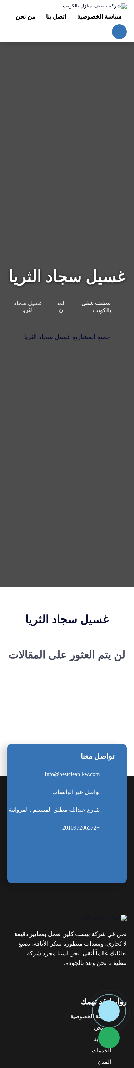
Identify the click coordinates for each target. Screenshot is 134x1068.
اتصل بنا (102, 1039)
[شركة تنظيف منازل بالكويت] (95, 6)
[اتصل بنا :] (109, 1011)
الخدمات (101, 1050)
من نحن (102, 1028)
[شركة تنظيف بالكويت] (70, 918)
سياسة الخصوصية (90, 1016)
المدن (104, 1062)
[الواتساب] (109, 1037)
